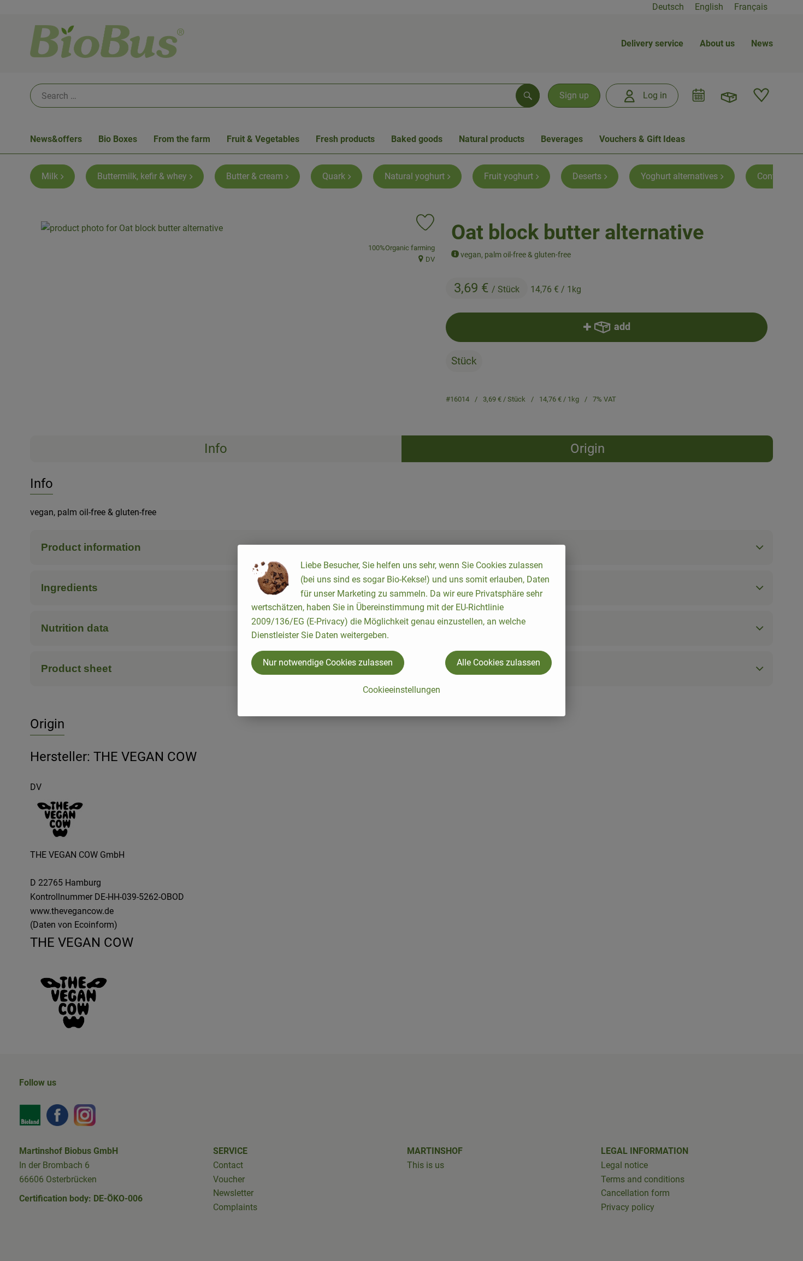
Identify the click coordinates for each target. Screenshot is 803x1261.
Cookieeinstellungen (401, 690)
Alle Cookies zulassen (498, 662)
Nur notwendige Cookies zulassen (328, 662)
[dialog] (401, 630)
